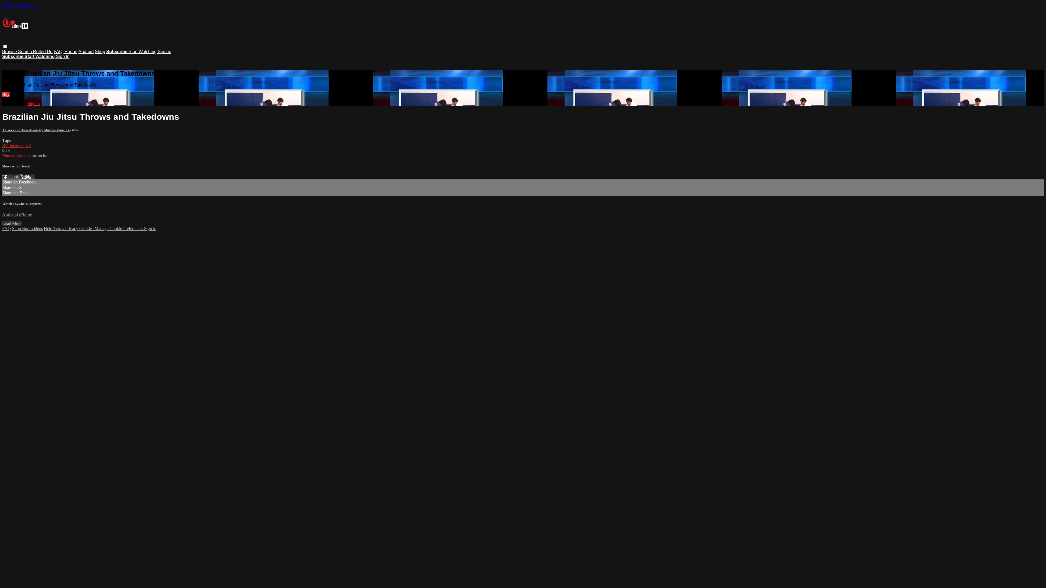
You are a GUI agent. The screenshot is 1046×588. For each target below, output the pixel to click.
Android (86, 51)
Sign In (62, 56)
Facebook (11, 176)
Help (48, 228)
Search (25, 51)
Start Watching (143, 51)
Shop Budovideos (27, 228)
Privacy (72, 228)
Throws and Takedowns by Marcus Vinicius (36, 130)
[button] (5, 46)
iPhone (70, 51)
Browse (10, 51)
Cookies (87, 228)
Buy (6, 94)
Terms (59, 228)
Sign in (164, 51)
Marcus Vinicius (16, 155)
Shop (100, 51)
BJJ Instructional (16, 145)
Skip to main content (20, 4)
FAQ (58, 51)
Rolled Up (43, 51)
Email (30, 176)
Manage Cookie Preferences (119, 228)
